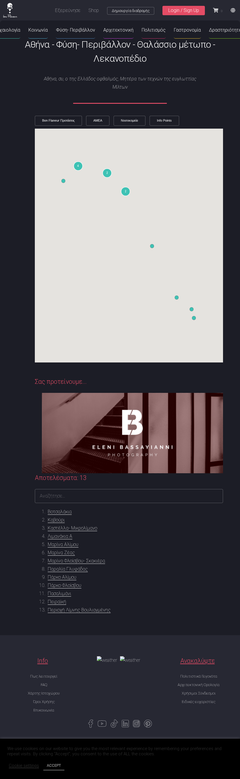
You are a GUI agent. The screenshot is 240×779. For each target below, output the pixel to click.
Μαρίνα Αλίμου (63, 544)
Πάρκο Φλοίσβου (64, 585)
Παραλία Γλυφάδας (68, 569)
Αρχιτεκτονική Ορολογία (199, 685)
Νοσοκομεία (129, 120)
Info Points (164, 120)
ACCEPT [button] (54, 765)
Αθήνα (37, 44)
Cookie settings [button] (24, 765)
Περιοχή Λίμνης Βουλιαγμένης (79, 610)
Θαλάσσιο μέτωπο (174, 44)
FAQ (44, 685)
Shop (94, 10)
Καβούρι (56, 520)
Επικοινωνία (43, 710)
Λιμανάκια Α (60, 536)
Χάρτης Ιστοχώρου (44, 693)
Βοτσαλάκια (60, 511)
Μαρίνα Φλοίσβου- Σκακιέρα (76, 561)
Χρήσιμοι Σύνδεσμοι (199, 693)
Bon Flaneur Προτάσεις (58, 120)
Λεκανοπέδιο (119, 58)
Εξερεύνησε (67, 10)
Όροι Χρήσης (44, 701)
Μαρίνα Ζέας (61, 552)
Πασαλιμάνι (59, 593)
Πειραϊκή (57, 601)
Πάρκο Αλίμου (62, 577)
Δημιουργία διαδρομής (131, 10)
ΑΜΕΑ (97, 120)
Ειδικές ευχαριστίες (198, 701)
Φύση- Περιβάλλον (93, 44)
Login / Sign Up (183, 10)
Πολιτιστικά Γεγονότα (198, 676)
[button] (78, 166)
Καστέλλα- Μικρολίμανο (72, 528)
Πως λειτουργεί (43, 676)
